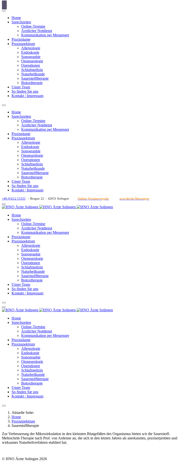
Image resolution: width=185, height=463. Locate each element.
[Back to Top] (4, 4)
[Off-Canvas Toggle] (4, 11)
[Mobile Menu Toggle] (4, 105)
